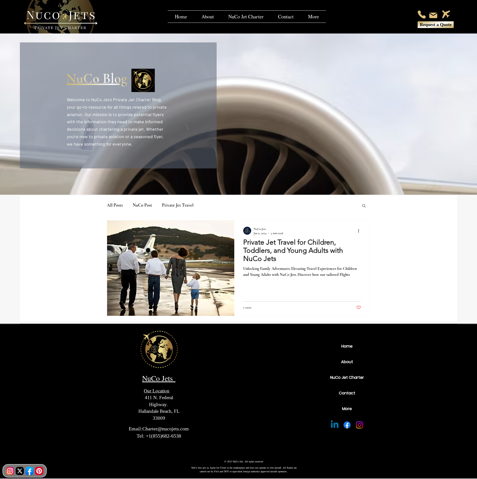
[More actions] (360, 231)
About (347, 362)
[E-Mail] (433, 15)
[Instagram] (359, 425)
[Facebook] (347, 425)
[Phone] (422, 14)
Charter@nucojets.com (165, 428)
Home (347, 346)
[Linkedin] (334, 425)
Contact (347, 393)
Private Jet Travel (178, 205)
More (347, 409)
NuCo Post (142, 205)
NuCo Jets (158, 378)
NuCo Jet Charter (347, 377)
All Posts (115, 205)
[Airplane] (446, 14)
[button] (313, 17)
